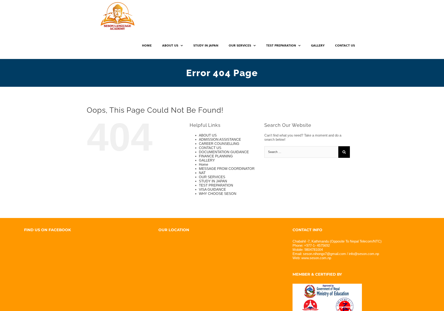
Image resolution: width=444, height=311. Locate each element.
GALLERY (207, 160)
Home (203, 164)
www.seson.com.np (316, 258)
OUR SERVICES (212, 177)
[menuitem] (150, 45)
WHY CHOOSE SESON (217, 194)
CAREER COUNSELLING (219, 144)
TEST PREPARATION (216, 185)
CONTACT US (210, 148)
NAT (202, 173)
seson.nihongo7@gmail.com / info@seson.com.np (341, 254)
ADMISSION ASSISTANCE (220, 139)
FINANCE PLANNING (216, 156)
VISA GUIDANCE (212, 189)
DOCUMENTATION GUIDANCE (224, 152)
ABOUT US (208, 135)
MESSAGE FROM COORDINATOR (227, 169)
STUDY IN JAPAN (213, 181)
